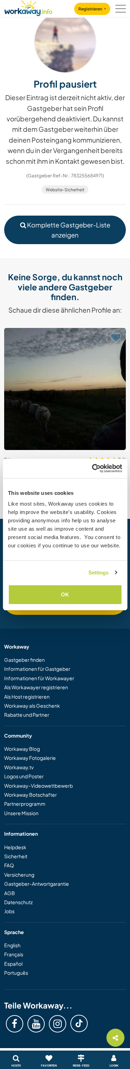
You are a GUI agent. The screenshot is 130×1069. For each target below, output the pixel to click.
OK (65, 594)
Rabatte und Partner (26, 715)
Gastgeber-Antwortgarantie (36, 884)
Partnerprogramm (24, 804)
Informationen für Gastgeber (37, 669)
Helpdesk (15, 847)
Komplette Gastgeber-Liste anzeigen (68, 230)
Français (13, 954)
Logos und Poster (24, 776)
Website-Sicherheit (65, 189)
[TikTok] (79, 1023)
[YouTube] (36, 1023)
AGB (9, 893)
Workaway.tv (19, 767)
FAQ (9, 865)
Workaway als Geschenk (32, 705)
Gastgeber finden (24, 660)
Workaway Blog (22, 749)
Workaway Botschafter (30, 794)
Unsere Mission (21, 813)
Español (13, 964)
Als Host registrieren (27, 696)
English (12, 945)
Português (16, 973)
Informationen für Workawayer (39, 678)
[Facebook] (14, 1023)
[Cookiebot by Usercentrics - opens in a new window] (92, 468)
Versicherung (19, 874)
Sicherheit (15, 856)
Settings (98, 573)
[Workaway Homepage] (28, 7)
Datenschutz (18, 902)
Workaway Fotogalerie (30, 758)
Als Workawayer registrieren (36, 687)
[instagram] (57, 1023)
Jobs (9, 911)
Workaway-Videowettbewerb (38, 785)
